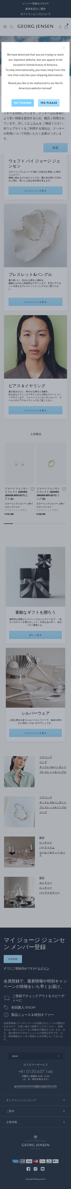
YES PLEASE (48, 103)
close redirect (63, 48)
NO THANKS (22, 103)
